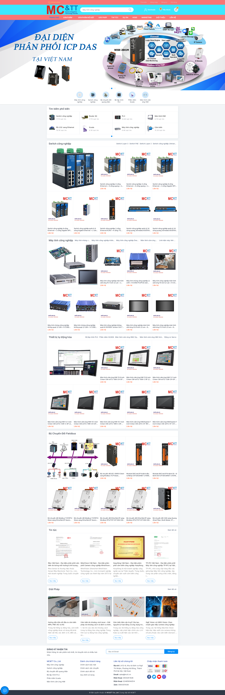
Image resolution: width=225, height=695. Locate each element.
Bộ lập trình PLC (91, 337)
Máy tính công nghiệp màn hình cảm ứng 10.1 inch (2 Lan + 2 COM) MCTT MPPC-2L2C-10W (112, 282)
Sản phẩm (68, 17)
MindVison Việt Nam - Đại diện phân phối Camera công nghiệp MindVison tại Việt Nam (95, 564)
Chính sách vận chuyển (89, 668)
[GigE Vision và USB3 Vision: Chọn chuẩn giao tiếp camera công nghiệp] (161, 607)
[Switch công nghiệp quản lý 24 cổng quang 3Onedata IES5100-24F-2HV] (138, 209)
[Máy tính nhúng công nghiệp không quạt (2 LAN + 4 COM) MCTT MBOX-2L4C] (86, 306)
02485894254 (129, 681)
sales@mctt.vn (125, 674)
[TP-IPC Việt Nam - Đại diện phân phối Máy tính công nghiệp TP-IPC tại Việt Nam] (161, 547)
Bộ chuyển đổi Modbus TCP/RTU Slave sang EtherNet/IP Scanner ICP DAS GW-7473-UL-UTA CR (60, 519)
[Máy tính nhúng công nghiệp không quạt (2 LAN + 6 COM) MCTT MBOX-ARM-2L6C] (60, 306)
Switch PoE (134, 144)
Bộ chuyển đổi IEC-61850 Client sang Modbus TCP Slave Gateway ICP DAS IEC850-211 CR (112, 475)
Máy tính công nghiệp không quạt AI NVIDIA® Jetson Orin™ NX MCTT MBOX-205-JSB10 (111, 326)
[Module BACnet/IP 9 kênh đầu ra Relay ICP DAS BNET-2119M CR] (138, 454)
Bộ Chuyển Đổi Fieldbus (62, 433)
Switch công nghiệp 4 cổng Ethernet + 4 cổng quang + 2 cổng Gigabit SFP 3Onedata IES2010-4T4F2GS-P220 (111, 185)
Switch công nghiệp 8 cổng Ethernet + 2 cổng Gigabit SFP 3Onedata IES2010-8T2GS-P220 (165, 185)
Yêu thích (165, 10)
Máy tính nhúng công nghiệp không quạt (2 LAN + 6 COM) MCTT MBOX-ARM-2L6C (58, 326)
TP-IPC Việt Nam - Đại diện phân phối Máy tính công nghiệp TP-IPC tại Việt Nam (160, 564)
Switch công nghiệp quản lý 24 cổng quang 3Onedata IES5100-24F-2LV (164, 229)
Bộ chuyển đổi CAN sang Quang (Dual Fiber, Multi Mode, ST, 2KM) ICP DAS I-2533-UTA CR (165, 519)
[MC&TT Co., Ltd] (62, 10)
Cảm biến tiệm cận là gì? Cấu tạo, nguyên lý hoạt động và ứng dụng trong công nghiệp (128, 623)
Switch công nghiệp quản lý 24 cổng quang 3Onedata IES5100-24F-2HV (138, 229)
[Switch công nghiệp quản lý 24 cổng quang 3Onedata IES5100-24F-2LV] (165, 209)
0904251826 (55, 2)
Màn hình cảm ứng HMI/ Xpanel (127, 337)
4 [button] (115, 88)
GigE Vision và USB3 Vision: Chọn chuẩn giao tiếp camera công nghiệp (160, 623)
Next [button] (184, 560)
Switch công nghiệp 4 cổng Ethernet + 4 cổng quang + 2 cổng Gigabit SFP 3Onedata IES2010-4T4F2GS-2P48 (137, 185)
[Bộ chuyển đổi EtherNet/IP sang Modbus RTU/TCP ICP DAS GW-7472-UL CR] (138, 499)
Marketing (147, 17)
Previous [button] (40, 560)
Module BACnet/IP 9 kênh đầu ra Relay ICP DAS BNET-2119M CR (137, 475)
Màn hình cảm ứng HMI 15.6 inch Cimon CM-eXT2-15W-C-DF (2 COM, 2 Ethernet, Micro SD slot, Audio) (138, 378)
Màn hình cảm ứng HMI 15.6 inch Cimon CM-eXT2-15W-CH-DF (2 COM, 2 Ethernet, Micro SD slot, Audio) (112, 378)
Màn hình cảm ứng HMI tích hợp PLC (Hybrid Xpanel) (151, 337)
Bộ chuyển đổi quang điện (57, 671)
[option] (112, 55)
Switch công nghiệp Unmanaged (164, 144)
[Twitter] (154, 677)
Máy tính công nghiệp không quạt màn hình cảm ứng (103, 240)
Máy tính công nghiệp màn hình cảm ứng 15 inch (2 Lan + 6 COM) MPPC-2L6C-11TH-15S (165, 282)
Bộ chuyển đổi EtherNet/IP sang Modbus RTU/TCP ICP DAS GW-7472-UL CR (138, 519)
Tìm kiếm (143, 2)
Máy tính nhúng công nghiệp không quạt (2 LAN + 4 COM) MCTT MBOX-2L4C (85, 326)
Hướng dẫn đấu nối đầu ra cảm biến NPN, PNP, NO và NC (62, 623)
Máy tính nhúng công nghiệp (82, 240)
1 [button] (110, 88)
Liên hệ (173, 17)
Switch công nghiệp (60, 143)
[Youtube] (159, 677)
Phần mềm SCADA (106, 337)
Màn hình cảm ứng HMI (56, 682)
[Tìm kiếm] (130, 9)
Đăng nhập (154, 2)
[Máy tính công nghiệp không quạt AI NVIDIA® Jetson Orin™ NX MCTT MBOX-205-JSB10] (112, 306)
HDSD (134, 17)
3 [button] (113, 88)
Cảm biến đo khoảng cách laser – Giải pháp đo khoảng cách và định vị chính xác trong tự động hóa (96, 623)
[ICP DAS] (73, 458)
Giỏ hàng (174, 2)
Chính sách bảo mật (88, 665)
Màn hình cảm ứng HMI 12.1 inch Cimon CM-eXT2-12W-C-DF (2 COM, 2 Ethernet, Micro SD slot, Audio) (60, 423)
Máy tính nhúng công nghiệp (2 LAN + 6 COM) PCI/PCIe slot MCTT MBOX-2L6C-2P (138, 282)
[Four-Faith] (112, 55)
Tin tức (114, 17)
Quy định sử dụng (87, 675)
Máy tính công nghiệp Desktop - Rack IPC (127, 240)
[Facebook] (149, 677)
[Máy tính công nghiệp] (73, 266)
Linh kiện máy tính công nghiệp (167, 240)
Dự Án (125, 17)
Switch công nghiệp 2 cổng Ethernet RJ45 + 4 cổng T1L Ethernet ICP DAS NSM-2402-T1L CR (111, 229)
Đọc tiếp (53, 581)
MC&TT (133, 692)
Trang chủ (54, 17)
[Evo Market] (73, 362)
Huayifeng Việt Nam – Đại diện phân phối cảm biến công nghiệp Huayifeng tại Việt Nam (128, 564)
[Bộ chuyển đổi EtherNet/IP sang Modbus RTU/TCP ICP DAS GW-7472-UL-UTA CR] (112, 499)
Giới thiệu (160, 17)
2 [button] (111, 88)
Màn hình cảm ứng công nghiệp (149, 240)
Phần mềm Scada (54, 678)
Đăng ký (164, 2)
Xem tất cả (172, 530)
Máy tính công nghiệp (61, 240)
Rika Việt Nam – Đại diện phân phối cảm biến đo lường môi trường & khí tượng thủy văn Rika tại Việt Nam (63, 564)
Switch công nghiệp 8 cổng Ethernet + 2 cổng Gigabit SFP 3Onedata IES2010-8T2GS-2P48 (60, 229)
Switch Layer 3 (122, 144)
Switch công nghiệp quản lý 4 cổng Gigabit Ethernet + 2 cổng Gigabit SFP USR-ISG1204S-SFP (86, 229)
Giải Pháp (54, 589)
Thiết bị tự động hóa (60, 337)
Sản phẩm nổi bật (86, 17)
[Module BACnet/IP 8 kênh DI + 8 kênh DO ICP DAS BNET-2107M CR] (165, 454)
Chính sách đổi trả (87, 671)
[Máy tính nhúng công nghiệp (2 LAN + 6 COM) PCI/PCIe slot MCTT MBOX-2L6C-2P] (138, 261)
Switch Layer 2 (146, 144)
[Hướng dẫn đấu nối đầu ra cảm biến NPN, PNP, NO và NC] (63, 607)
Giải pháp (103, 17)
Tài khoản (151, 10)
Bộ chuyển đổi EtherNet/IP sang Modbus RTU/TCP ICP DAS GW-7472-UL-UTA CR (112, 519)
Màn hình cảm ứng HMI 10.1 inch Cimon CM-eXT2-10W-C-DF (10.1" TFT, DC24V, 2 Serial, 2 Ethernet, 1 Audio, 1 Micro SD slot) (112, 423)
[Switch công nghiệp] (73, 169)
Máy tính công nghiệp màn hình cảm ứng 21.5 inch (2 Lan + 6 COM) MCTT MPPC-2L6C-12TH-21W (165, 326)
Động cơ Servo (170, 337)
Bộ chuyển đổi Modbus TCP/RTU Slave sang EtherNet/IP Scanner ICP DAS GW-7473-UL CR (86, 519)
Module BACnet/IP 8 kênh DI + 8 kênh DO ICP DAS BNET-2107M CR (165, 475)
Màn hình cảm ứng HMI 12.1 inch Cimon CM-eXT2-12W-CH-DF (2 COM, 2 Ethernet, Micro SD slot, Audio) (165, 378)
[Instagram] (164, 677)
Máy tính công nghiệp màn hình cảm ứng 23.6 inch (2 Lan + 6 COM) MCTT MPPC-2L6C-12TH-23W (138, 326)
